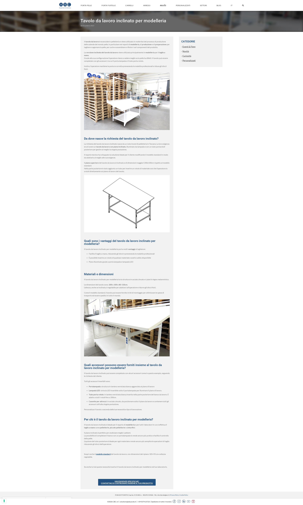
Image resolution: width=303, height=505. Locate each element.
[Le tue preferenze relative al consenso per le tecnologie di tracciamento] (4, 501)
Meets (163, 5)
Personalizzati (183, 5)
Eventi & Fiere (189, 46)
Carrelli (129, 5)
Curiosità (187, 56)
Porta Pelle (86, 5)
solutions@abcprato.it (128, 502)
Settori (203, 5)
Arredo (146, 5)
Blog (219, 5)
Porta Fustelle (109, 5)
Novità (186, 51)
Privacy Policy (174, 495)
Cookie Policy (184, 495)
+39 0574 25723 (144, 502)
